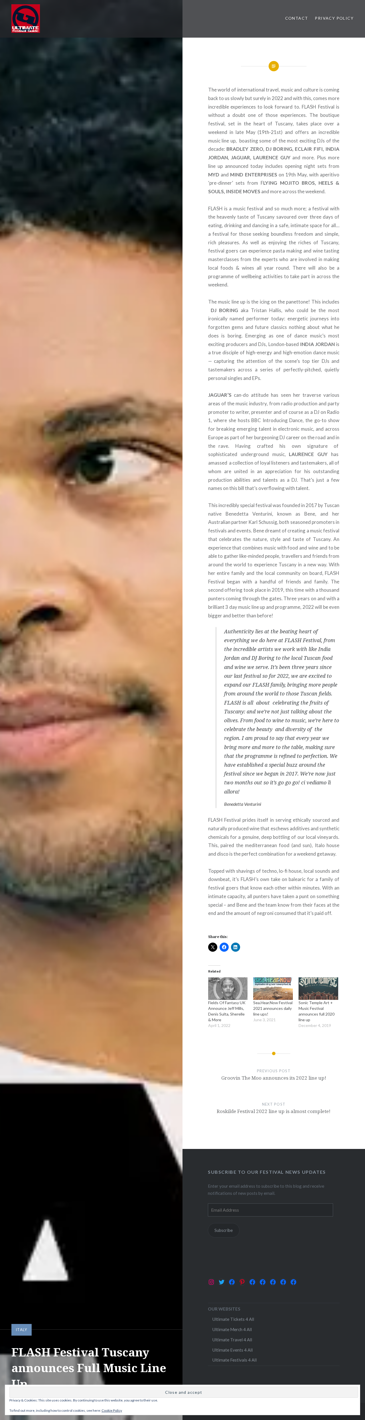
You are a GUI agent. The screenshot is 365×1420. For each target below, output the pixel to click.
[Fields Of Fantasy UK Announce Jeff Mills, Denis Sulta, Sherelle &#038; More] (228, 988)
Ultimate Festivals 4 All (234, 1359)
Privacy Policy (334, 18)
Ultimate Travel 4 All (232, 1339)
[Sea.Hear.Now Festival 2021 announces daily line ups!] (273, 988)
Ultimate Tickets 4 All (233, 1319)
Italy (21, 1329)
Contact (296, 18)
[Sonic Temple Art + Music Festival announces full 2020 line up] (318, 988)
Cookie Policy (112, 1410)
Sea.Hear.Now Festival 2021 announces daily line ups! (273, 1008)
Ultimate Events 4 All (232, 1349)
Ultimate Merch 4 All (232, 1329)
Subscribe (223, 1230)
